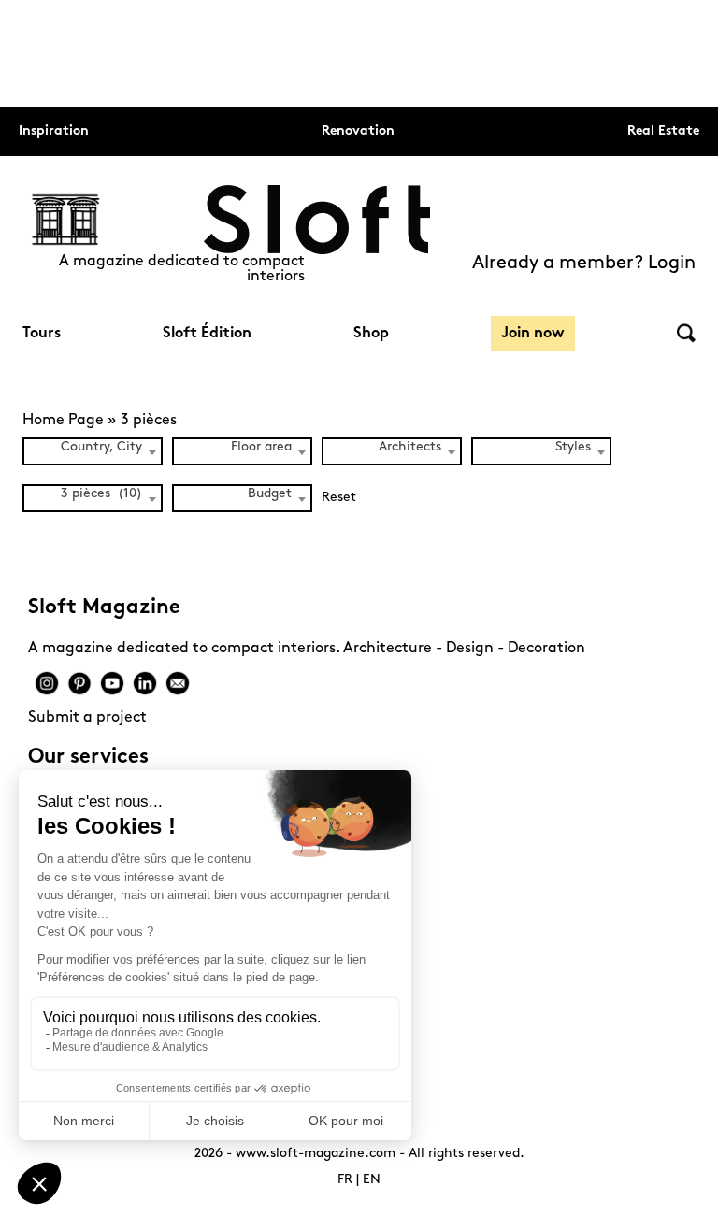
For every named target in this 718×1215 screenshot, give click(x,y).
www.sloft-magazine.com (315, 1154)
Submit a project (87, 717)
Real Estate (663, 131)
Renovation (358, 131)
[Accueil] (317, 219)
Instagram (47, 683)
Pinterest (79, 683)
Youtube (112, 683)
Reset (339, 498)
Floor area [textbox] (261, 447)
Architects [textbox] (410, 447)
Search (686, 333)
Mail (178, 683)
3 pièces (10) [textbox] (101, 494)
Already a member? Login (584, 263)
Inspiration (54, 131)
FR (344, 1180)
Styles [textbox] (573, 447)
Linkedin (145, 683)
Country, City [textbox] (101, 447)
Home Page (63, 420)
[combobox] (92, 451)
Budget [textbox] (270, 494)
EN (372, 1180)
